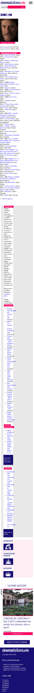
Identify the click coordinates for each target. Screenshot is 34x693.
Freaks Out (8, 109)
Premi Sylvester (10, 435)
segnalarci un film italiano (11, 666)
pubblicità (5, 685)
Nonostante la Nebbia (12, 135)
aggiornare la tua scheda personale (14, 670)
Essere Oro (12, 97)
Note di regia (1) (7, 199)
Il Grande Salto (9, 119)
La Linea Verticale (10, 146)
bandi (4, 691)
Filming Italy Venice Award (9, 351)
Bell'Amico (8, 191)
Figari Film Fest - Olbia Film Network (10, 375)
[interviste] (8, 549)
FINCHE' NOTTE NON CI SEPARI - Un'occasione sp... (11, 521)
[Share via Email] (7, 15)
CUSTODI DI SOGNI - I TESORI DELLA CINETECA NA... (10, 502)
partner (4, 689)
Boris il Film (8, 173)
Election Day (9, 57)
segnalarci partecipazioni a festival (14, 668)
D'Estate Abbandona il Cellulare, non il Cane (9, 84)
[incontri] (8, 577)
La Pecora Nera (10, 186)
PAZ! (6, 195)
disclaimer (5, 687)
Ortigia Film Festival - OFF (9, 406)
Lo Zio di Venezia (14, 89)
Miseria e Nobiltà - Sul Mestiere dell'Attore (10, 178)
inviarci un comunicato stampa (13, 664)
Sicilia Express (9, 64)
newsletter (5, 683)
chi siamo (5, 680)
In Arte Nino (9, 155)
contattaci (5, 682)
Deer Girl (8, 88)
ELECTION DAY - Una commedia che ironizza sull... (10, 477)
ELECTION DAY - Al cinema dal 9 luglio (10, 489)
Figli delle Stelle (10, 182)
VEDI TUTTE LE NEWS (17, 642)
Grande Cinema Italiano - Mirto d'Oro (9, 396)
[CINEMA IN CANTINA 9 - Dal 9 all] (18, 602)
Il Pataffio (8, 100)
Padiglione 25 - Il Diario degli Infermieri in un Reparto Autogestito (9, 160)
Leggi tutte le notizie (8, 533)
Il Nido (7, 124)
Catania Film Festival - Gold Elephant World (10, 340)
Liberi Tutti (8, 131)
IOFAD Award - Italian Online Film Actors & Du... (9, 446)
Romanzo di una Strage (12, 169)
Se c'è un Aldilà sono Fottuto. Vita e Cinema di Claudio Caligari (10, 140)
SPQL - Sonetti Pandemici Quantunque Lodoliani (9, 115)
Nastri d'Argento (10, 431)
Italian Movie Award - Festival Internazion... (11, 416)
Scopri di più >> (18, 634)
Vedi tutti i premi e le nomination (7, 460)
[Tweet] (4, 15)
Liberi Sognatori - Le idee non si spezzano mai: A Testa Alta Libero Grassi (9, 151)
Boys (6, 108)
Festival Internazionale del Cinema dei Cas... (11, 313)
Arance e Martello (11, 166)
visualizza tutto (7, 295)
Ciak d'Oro (9, 438)
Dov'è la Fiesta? (10, 55)
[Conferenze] (8, 564)
